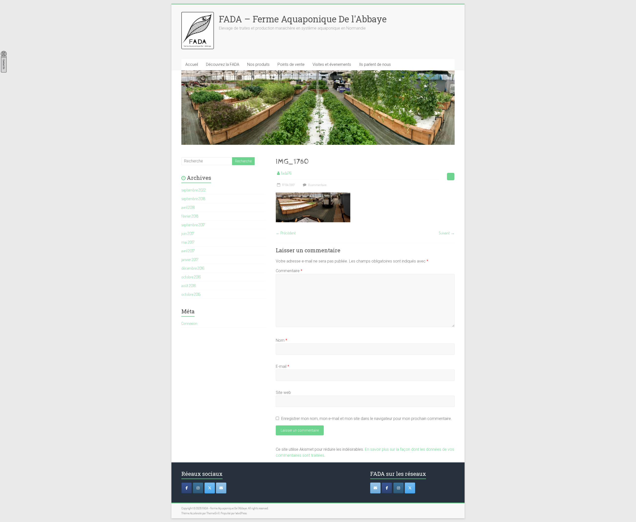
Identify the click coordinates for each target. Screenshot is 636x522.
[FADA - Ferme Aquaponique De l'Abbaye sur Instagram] (398, 488)
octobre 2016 (191, 276)
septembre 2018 (193, 198)
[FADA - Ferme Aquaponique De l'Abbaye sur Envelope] (375, 488)
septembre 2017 (193, 224)
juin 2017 (187, 233)
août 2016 (188, 285)
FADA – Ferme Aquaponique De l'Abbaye (303, 19)
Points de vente (291, 64)
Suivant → (447, 232)
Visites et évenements (332, 64)
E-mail (282, 366)
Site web (283, 392)
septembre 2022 (193, 189)
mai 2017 (187, 242)
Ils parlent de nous (375, 64)
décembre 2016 (192, 268)
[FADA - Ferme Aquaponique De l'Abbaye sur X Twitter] (410, 488)
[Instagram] (198, 488)
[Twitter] (209, 488)
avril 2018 (188, 207)
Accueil (191, 64)
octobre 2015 (190, 294)
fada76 (286, 173)
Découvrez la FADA (222, 64)
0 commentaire (317, 185)
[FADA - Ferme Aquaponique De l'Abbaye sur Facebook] (387, 488)
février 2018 (190, 216)
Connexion (189, 323)
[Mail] (221, 488)
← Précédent (286, 232)
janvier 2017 (189, 259)
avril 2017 (188, 250)
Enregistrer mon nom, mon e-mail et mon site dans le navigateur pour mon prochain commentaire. (366, 418)
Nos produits (258, 64)
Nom (281, 340)
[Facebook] (186, 488)
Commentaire (289, 270)
